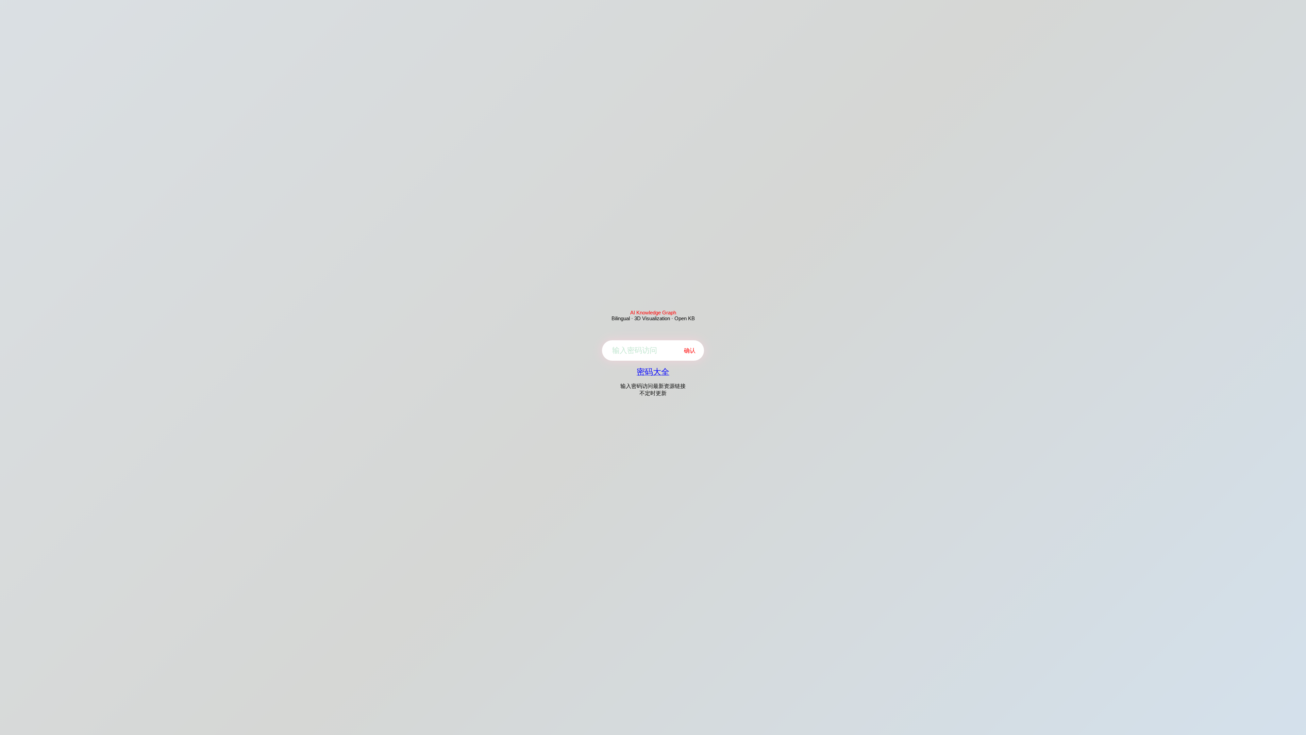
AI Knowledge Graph (653, 312)
